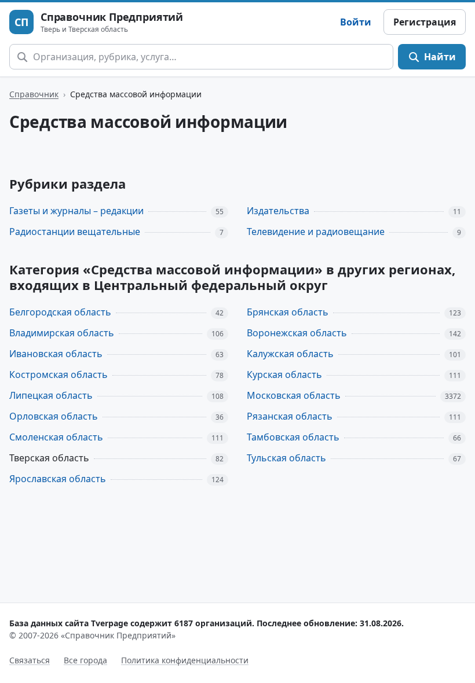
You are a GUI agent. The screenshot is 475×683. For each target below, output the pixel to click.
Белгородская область (60, 312)
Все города (85, 660)
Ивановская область (56, 353)
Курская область (284, 374)
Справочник (34, 94)
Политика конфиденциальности (185, 660)
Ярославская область (57, 478)
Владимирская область (61, 332)
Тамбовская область (293, 437)
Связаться (29, 660)
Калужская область (290, 353)
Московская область (294, 395)
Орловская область (53, 416)
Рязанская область (289, 416)
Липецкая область (51, 395)
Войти (355, 22)
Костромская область (58, 374)
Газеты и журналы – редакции (76, 210)
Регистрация (424, 22)
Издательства (278, 210)
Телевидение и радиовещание (316, 231)
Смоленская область (56, 437)
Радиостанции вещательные (74, 231)
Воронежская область (297, 332)
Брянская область (287, 312)
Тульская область (286, 457)
